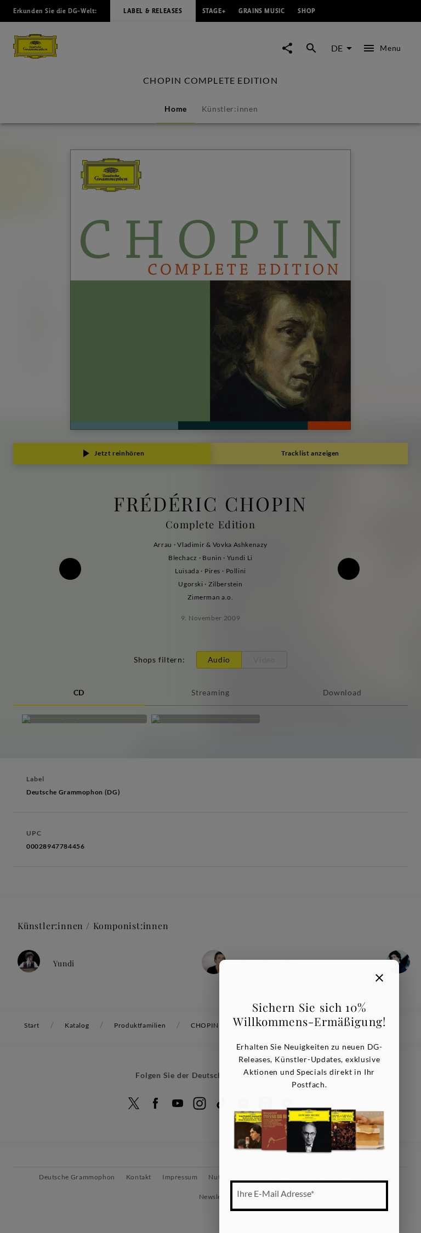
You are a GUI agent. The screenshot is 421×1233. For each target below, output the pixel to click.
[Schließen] (379, 978)
